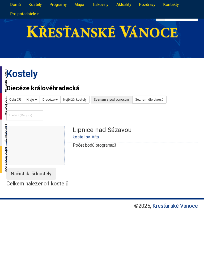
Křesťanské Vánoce (175, 206)
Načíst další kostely (31, 173)
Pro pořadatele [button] (23, 13)
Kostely (35, 4)
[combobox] (24, 115)
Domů (15, 4)
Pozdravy (147, 4)
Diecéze (49, 99)
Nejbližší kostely (75, 99)
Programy (58, 4)
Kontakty (171, 4)
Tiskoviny (100, 4)
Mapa (79, 4)
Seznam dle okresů (149, 99)
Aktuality (123, 4)
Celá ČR (15, 99)
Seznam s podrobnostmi (112, 99)
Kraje (31, 99)
